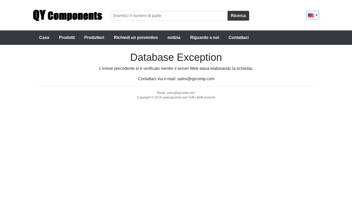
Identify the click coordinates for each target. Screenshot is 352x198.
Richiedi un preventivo (136, 37)
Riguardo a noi (204, 37)
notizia (173, 37)
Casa (44, 37)
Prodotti (67, 37)
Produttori (94, 37)
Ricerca (238, 15)
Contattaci (239, 37)
